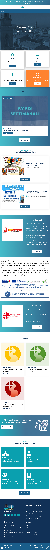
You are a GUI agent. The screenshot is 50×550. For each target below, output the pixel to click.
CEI (27, 527)
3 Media (6, 402)
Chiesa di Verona (30, 525)
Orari (12, 58)
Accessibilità (43, 547)
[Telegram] (27, 3)
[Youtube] (29, 3)
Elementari (7, 368)
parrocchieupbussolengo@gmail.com (34, 1)
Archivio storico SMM (31, 534)
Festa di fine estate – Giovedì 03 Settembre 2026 (36, 192)
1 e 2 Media (32, 368)
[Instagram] (23, 3)
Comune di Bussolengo (32, 532)
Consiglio (5, 479)
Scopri (12, 66)
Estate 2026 (37, 78)
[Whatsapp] (25, 3)
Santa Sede (29, 530)
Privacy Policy (33, 546)
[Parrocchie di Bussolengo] (25, 7)
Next (46, 110)
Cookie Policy (42, 546)
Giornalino (12, 78)
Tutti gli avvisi (24, 140)
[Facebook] (8, 515)
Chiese (4, 458)
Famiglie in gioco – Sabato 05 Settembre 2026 (36, 164)
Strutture (30, 479)
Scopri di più (8, 133)
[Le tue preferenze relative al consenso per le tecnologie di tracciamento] (2, 548)
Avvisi (37, 58)
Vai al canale (5, 427)
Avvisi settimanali (7, 98)
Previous (3, 110)
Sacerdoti (30, 458)
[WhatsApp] (12, 515)
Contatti (36, 547)
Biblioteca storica (30, 537)
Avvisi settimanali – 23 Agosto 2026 (15, 130)
